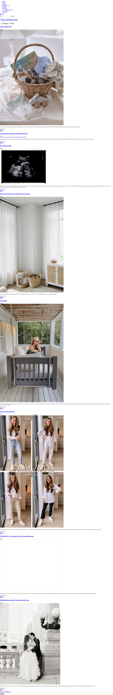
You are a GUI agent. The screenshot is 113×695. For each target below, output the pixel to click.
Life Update (3, 301)
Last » (9, 691)
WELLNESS (4, 8)
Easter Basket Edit (5, 26)
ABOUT (4, 2)
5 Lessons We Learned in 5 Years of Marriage (13, 133)
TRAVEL (4, 6)
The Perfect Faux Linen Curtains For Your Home (15, 194)
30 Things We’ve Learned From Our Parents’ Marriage (17, 536)
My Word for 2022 (5, 146)
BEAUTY (4, 4)
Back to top (2, 694)
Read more (2, 129)
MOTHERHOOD (5, 5)
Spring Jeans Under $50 (7, 411)
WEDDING (4, 7)
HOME (3, 1)
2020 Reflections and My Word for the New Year (14, 600)
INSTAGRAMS (5, 11)
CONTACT (4, 12)
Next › (7, 691)
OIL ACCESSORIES (9, 9)
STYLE (3, 3)
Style (1, 29)
